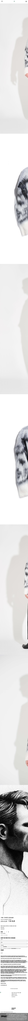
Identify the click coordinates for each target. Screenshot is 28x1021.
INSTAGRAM (14, 1008)
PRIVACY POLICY (14, 995)
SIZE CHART (2, 927)
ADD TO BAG (4, 935)
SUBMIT (2, 950)
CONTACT (13, 996)
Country (2, 945)
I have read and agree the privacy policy (11, 948)
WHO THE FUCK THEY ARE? (16, 992)
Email (1, 942)
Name (1, 939)
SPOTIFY (13, 1009)
